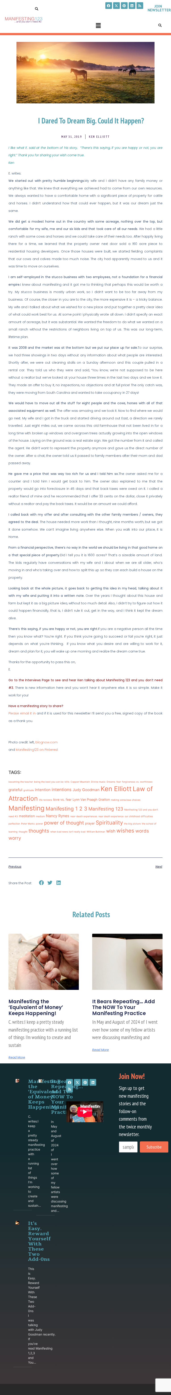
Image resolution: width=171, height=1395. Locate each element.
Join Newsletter (159, 8)
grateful (15, 790)
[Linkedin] (132, 5)
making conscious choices (125, 799)
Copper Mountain (80, 781)
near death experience (111, 816)
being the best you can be (48, 781)
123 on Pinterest (46, 749)
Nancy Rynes (57, 816)
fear (118, 781)
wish (110, 831)
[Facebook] (108, 5)
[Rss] (139, 5)
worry (14, 838)
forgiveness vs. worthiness (137, 781)
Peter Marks (28, 823)
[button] (98, 26)
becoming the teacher (20, 781)
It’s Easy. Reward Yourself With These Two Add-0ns (39, 1241)
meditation (27, 816)
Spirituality (109, 822)
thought (23, 831)
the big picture (132, 823)
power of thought (64, 823)
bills (67, 781)
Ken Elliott (116, 789)
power (39, 823)
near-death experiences (83, 816)
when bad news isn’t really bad (68, 831)
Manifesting (25, 749)
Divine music (98, 781)
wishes (125, 830)
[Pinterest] (124, 5)
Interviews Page (37, 680)
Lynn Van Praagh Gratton (91, 799)
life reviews (45, 799)
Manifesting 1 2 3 (66, 809)
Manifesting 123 (105, 809)
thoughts (38, 831)
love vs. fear (62, 799)
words (142, 831)
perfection (14, 823)
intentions (61, 789)
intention (43, 790)
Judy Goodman (86, 790)
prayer (90, 823)
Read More (16, 1057)
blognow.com (46, 742)
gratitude (28, 790)
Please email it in (22, 713)
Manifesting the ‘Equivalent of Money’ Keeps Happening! (35, 1007)
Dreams (111, 781)
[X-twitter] (116, 5)
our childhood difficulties (139, 816)
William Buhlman (96, 831)
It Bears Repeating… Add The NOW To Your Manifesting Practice (123, 1007)
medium (40, 816)
